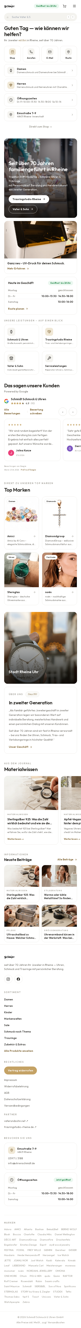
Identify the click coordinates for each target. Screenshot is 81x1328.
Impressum (10, 1080)
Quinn (56, 1275)
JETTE (7, 1260)
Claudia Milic (44, 1234)
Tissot (35, 1296)
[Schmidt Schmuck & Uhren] (9, 6)
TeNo (68, 1291)
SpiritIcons (70, 1286)
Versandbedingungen (17, 1105)
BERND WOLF (69, 1229)
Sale (6, 1025)
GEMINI (48, 1249)
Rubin (39, 1281)
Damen (8, 999)
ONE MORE (10, 1275)
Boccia (17, 1234)
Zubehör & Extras (15, 1044)
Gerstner (60, 1249)
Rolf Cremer (11, 1281)
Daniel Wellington (65, 1234)
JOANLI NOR (21, 1260)
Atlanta (28, 1229)
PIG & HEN (35, 1275)
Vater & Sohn (21, 209)
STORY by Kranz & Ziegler (35, 1291)
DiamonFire (46, 1239)
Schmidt (27, 1286)
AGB (6, 1092)
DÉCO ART (10, 1239)
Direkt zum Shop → (40, 126)
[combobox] (40, 17)
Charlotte (29, 1234)
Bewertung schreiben (36, 411)
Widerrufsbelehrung (16, 1086)
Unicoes (46, 1296)
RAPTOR (68, 1275)
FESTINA (9, 1249)
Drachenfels (63, 1239)
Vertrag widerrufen (20, 1070)
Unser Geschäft (18, 746)
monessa (70, 1265)
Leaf (6, 1265)
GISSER (73, 1249)
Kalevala (60, 1260)
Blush (7, 1234)
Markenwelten (13, 1018)
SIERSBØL (40, 1286)
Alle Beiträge (65, 859)
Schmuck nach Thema (17, 1031)
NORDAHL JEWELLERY (39, 1270)
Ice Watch (63, 1255)
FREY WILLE (34, 1249)
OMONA (60, 1270)
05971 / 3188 (15, 1158)
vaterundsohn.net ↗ (16, 1121)
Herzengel (49, 1255)
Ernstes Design (28, 1244)
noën (21, 1270)
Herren (8, 1006)
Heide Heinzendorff (29, 1255)
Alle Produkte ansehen (18, 1051)
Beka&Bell (52, 1229)
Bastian (39, 1229)
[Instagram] (8, 979)
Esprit (43, 1244)
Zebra (26, 1301)
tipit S (26, 1296)
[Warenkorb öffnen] (64, 6)
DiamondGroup (28, 1239)
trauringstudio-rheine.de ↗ (20, 1127)
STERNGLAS (11, 1291)
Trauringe (10, 1038)
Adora (7, 1229)
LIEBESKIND (18, 1265)
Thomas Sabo (12, 1296)
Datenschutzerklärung (17, 1099)
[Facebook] (18, 979)
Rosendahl (27, 1281)
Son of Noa (55, 1286)
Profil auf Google (28, 470)
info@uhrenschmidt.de (21, 1163)
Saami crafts (52, 1281)
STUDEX (58, 1291)
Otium (23, 1275)
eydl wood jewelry (59, 1244)
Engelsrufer (10, 1244)
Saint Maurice (12, 1286)
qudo (47, 1275)
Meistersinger (54, 1265)
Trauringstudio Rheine (26, 199)
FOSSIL (20, 1249)
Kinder (8, 1012)
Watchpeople (12, 1301)
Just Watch (37, 1260)
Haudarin (9, 1255)
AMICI (17, 1229)
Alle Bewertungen (12, 411)
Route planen (16, 308)
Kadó (49, 1260)
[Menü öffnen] (74, 6)
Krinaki (72, 1260)
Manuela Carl (36, 1265)
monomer (9, 1270)
